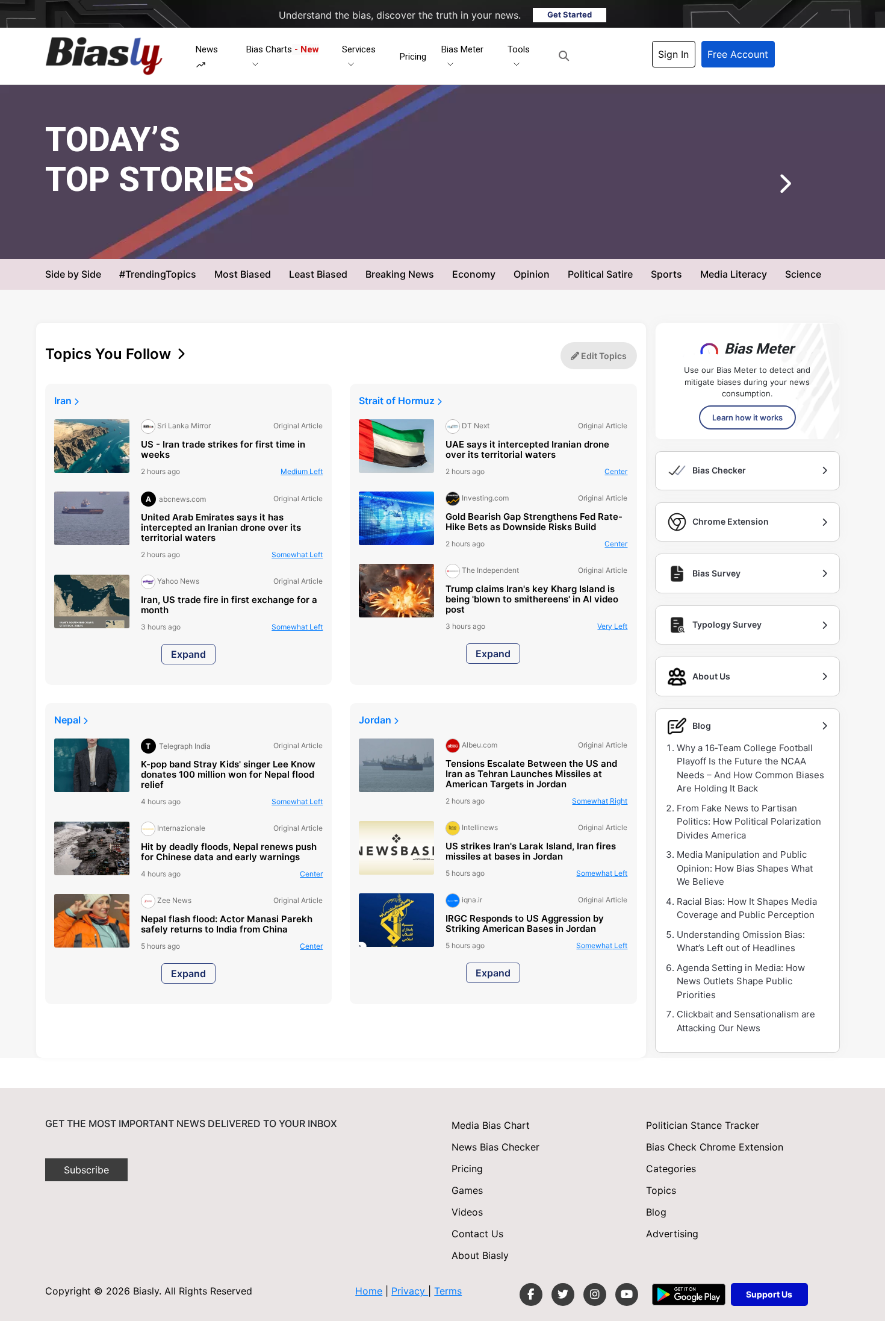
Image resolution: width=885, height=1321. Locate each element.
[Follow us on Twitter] (562, 1294)
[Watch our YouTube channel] (626, 1294)
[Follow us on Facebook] (531, 1294)
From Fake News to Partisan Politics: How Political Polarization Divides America (749, 821)
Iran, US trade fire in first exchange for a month (229, 605)
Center (615, 471)
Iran (64, 401)
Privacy (409, 1291)
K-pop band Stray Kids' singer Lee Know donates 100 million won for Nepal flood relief (228, 775)
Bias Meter (462, 49)
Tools (519, 49)
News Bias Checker (495, 1147)
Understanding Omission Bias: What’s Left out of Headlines (741, 941)
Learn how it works (747, 417)
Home (368, 1291)
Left (521, 239)
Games (467, 1190)
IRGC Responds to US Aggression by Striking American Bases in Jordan (525, 924)
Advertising (672, 1234)
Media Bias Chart (491, 1125)
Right (599, 800)
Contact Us (477, 1234)
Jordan (376, 720)
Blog (656, 1212)
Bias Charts (282, 49)
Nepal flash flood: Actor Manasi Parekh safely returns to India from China (226, 924)
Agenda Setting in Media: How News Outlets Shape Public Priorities (741, 981)
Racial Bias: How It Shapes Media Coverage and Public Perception (747, 908)
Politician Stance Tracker (702, 1125)
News (207, 49)
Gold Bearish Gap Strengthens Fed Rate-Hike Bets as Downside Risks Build (534, 522)
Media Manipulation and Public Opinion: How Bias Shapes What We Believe (745, 868)
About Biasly (480, 1255)
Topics (661, 1190)
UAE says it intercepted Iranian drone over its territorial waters (527, 450)
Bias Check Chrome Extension (714, 1147)
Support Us (769, 1294)
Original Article (459, 239)
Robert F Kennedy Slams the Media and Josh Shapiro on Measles (442, 210)
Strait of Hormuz (398, 401)
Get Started (569, 14)
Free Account (737, 54)
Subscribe (86, 1170)
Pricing (413, 56)
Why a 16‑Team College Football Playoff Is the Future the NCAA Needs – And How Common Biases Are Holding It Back (750, 768)
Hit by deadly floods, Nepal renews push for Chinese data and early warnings (229, 852)
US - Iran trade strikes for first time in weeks (223, 450)
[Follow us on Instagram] (594, 1294)
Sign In (673, 54)
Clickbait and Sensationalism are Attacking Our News (746, 1021)
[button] (564, 56)
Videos (467, 1212)
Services (359, 49)
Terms (448, 1291)
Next (767, 188)
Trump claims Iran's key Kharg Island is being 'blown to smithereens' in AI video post (532, 599)
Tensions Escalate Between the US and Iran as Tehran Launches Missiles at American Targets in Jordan (531, 774)
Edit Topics (603, 356)
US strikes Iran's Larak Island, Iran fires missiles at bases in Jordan (531, 852)
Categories (671, 1169)
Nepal (68, 720)
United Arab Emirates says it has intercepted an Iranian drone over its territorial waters (221, 528)
